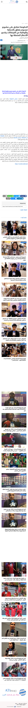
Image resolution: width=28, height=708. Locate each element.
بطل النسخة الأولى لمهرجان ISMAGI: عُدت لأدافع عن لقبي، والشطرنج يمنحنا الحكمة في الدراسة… (14, 319)
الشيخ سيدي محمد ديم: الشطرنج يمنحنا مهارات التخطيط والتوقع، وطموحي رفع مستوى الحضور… (14, 299)
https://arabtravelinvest (21, 164)
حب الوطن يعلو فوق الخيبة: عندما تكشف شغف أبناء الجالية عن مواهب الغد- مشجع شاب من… (14, 579)
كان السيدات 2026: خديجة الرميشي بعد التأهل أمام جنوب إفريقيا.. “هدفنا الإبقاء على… (14, 639)
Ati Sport (23, 222)
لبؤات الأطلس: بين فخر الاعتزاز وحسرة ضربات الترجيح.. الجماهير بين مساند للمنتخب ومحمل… (15, 599)
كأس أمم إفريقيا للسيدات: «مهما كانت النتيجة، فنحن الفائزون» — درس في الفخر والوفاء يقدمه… (14, 450)
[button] (23, 196)
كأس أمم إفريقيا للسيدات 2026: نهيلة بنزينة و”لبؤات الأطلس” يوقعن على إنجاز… (15, 659)
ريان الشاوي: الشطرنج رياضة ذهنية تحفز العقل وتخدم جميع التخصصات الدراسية (15, 279)
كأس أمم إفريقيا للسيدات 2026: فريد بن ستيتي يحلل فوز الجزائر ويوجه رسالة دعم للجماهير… (15, 510)
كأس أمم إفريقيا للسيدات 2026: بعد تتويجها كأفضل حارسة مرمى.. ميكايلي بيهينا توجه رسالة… (14, 430)
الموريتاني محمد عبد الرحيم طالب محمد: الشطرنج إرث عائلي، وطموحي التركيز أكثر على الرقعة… (14, 339)
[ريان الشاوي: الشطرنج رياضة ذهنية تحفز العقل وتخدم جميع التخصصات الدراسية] (14, 269)
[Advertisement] (14, 13)
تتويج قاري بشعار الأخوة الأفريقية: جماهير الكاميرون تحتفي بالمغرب (16, 470)
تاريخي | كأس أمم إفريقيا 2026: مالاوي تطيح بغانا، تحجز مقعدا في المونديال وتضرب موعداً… (14, 619)
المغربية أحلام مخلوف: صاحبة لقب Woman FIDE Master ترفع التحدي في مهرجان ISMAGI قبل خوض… (14, 258)
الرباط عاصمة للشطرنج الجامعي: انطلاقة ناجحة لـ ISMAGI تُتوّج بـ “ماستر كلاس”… (15, 359)
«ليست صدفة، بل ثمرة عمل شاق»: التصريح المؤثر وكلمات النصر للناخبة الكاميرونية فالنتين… (14, 490)
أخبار (1, 40)
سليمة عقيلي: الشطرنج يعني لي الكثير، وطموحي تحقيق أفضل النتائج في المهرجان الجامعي (14, 237)
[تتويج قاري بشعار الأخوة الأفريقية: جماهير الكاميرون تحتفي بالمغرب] (14, 460)
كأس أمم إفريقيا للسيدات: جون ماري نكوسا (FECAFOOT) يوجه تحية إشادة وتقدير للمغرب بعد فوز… (14, 409)
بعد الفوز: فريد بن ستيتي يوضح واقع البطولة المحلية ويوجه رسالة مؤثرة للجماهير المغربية (15, 530)
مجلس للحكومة (13, 99)
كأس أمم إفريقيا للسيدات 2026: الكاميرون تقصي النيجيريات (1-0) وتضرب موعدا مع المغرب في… (14, 679)
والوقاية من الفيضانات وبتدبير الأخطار (14, 137)
